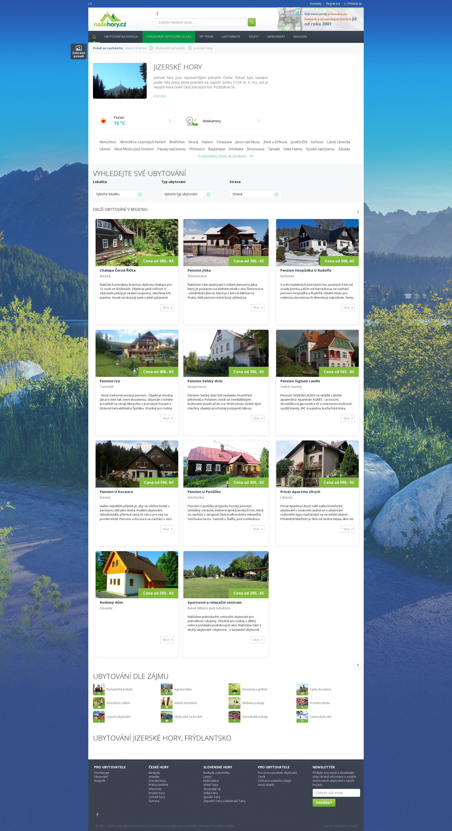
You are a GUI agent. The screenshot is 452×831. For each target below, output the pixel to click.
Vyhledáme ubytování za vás (168, 36)
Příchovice (197, 149)
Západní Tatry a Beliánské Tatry (224, 801)
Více (166, 307)
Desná (193, 142)
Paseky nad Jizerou (171, 149)
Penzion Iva (110, 381)
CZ (90, 4)
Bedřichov (177, 142)
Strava (235, 181)
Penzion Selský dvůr (205, 381)
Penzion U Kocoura (116, 491)
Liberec (105, 149)
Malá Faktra (211, 781)
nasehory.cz (101, 11)
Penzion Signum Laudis (300, 381)
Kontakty (316, 4)
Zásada (344, 149)
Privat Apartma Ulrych (300, 491)
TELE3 (354, 826)
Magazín (300, 36)
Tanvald (274, 149)
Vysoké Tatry (211, 797)
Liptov (207, 777)
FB (158, 13)
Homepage (101, 773)
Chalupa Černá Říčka (118, 270)
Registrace (333, 4)
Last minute (231, 36)
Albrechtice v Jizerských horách (143, 142)
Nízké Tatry (210, 785)
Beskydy (154, 773)
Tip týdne (206, 36)
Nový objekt (266, 785)
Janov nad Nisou (247, 142)
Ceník (261, 777)
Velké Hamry (292, 149)
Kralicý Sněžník (158, 785)
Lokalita (100, 181)
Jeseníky (154, 777)
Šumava (154, 801)
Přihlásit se (354, 4)
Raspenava (216, 149)
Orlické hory (157, 797)
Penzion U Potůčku (204, 491)
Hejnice (207, 142)
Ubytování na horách (121, 36)
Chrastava (224, 142)
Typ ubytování (173, 181)
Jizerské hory (157, 781)
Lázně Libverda (338, 142)
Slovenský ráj (212, 789)
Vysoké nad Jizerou (320, 149)
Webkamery (276, 36)
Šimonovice (255, 149)
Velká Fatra (210, 793)
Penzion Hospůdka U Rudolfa (305, 270)
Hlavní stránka (94, 37)
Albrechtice (107, 142)
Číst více (160, 96)
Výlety (254, 36)
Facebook (98, 814)
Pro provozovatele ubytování (277, 773)
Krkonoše (155, 789)
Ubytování (101, 777)
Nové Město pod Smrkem (134, 149)
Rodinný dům (111, 602)
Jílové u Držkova (275, 142)
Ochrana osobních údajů (274, 781)
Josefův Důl (299, 142)
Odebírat (324, 802)
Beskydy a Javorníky (216, 773)
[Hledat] (252, 22)
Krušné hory (157, 793)
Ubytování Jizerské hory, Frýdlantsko (162, 738)
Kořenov (317, 142)
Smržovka (236, 149)
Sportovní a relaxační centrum (215, 602)
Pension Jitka (199, 270)
